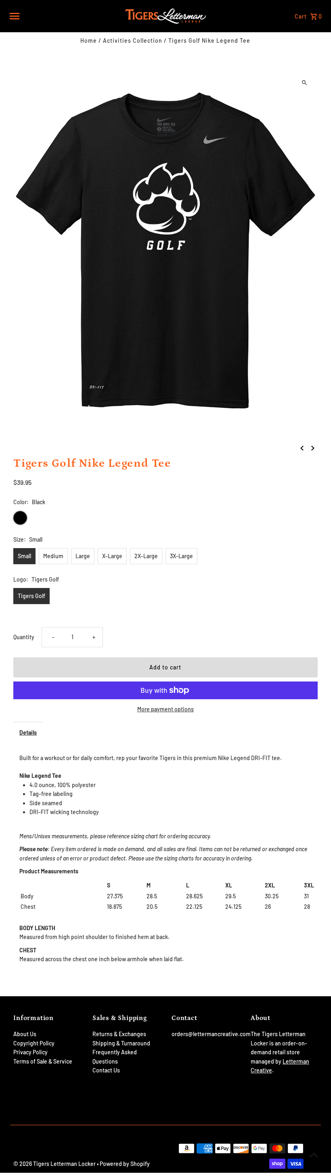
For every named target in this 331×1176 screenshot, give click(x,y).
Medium (53, 556)
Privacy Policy (30, 1052)
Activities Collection (132, 40)
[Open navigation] (64, 16)
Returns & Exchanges (119, 1034)
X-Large (112, 556)
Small (24, 556)
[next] (313, 447)
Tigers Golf (31, 595)
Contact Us (106, 1070)
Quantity (23, 637)
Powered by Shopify (125, 1163)
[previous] (302, 447)
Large (82, 556)
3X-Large (181, 556)
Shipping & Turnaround (121, 1043)
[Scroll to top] (314, 1155)
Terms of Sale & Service (42, 1061)
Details (28, 732)
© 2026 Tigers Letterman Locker (55, 1163)
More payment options (165, 709)
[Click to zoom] (304, 82)
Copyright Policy (33, 1043)
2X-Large (146, 556)
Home (88, 40)
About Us (24, 1034)
